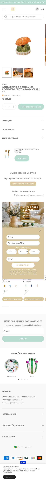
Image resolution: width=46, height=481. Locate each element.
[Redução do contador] (4, 107)
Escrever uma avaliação (23, 183)
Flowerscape (11, 376)
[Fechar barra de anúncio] (43, 2)
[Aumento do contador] (13, 107)
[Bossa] (32, 365)
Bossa (32, 376)
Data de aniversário (23, 247)
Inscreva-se (23, 265)
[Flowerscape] (11, 365)
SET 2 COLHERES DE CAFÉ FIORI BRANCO (26, 150)
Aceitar (9, 477)
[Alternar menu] (4, 9)
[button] (23, 16)
